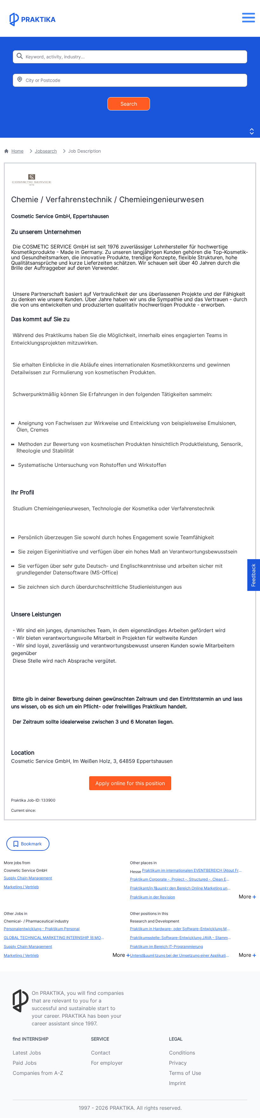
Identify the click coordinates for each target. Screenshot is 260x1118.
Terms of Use (185, 1073)
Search (128, 104)
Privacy (178, 1063)
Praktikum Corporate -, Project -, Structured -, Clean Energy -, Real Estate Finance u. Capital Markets (180, 879)
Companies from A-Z (38, 1073)
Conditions (182, 1052)
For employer (107, 1063)
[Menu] (250, 18)
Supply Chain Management (28, 878)
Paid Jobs (24, 1063)
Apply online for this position (130, 783)
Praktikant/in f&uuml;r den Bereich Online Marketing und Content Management (180, 888)
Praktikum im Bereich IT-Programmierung (166, 946)
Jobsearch (46, 151)
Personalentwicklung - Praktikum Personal (42, 928)
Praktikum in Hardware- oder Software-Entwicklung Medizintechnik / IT (180, 928)
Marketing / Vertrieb (21, 886)
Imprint (177, 1083)
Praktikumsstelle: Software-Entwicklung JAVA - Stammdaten (180, 937)
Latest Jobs (27, 1052)
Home (17, 151)
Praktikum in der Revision (152, 897)
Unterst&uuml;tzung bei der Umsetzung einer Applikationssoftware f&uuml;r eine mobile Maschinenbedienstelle (180, 955)
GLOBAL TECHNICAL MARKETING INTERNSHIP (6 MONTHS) (54, 937)
